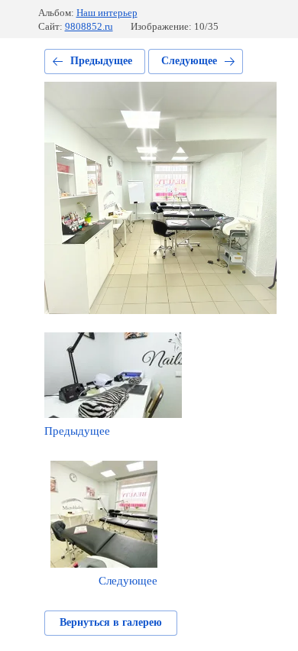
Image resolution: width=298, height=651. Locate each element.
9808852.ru (89, 26)
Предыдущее (101, 60)
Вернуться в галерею (111, 622)
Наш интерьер (107, 12)
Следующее (189, 60)
